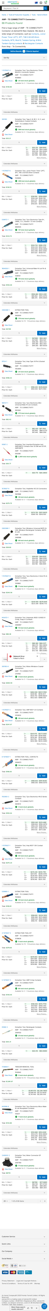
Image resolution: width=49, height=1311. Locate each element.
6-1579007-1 (6, 757)
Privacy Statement (8, 1281)
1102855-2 (5, 797)
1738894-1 (5, 1067)
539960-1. (5, 891)
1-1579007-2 (6, 710)
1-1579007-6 (6, 171)
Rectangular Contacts (34, 43)
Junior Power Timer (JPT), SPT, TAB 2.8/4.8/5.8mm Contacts (24, 37)
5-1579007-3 (6, 980)
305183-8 (5, 666)
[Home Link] (17, 3)
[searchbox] (23, 8)
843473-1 (5, 617)
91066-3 (5, 1027)
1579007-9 (5, 489)
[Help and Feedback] (44, 1306)
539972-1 (5, 219)
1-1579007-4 (6, 70)
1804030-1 (5, 268)
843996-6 (5, 1106)
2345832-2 (6, 1155)
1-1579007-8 (6, 576)
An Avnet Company (8, 1295)
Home (4, 15)
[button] (3, 3)
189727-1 (5, 403)
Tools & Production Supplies (19, 15)
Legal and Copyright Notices (26, 1281)
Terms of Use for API (25, 1283)
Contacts (35, 34)
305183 (4, 119)
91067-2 (5, 444)
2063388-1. (6, 310)
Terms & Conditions (9, 1283)
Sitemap (37, 1283)
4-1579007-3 (6, 933)
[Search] (45, 8)
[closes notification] (37, 656)
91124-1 (4, 361)
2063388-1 (5, 528)
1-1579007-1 (6, 845)
